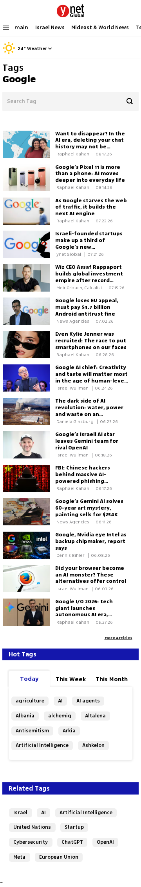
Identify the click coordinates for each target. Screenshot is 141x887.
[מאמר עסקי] (28, 277)
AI (60, 700)
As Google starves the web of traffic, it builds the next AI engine (91, 207)
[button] (50, 48)
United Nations (32, 827)
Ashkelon (93, 745)
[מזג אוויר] (9, 53)
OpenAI (105, 842)
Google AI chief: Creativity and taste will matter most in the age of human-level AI (91, 377)
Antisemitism (32, 730)
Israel (20, 812)
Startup (74, 827)
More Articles (118, 638)
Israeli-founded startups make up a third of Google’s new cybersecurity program (89, 243)
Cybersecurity (30, 842)
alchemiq (59, 715)
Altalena (95, 715)
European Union (58, 857)
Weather (37, 49)
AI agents (88, 700)
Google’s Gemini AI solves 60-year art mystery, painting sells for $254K (89, 507)
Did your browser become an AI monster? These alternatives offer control (90, 574)
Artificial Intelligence (42, 745)
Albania (25, 715)
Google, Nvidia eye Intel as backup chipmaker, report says (91, 541)
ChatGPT (72, 842)
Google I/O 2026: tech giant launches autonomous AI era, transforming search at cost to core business (86, 615)
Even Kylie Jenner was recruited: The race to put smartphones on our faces (91, 340)
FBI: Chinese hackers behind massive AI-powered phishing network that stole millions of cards (82, 481)
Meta (19, 857)
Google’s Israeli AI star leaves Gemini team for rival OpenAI (86, 441)
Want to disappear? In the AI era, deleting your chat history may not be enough (90, 143)
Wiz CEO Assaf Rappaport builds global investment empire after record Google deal (89, 276)
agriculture (30, 700)
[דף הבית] (70, 9)
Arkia (69, 730)
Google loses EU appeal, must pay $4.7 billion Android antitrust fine (86, 307)
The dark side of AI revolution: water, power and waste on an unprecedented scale (89, 410)
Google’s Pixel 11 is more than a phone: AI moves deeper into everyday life (90, 173)
